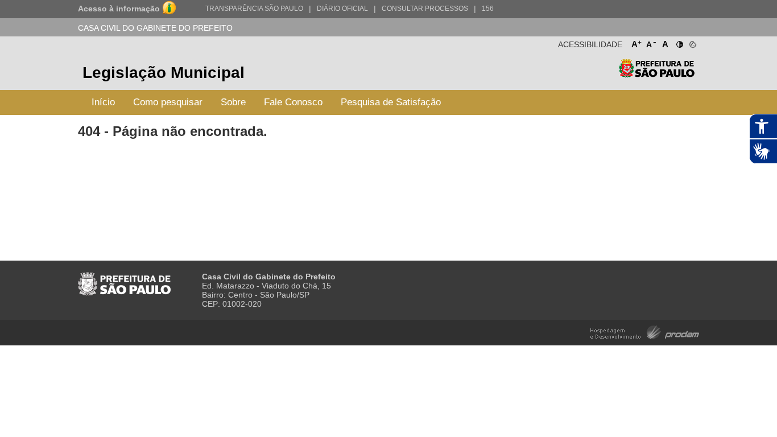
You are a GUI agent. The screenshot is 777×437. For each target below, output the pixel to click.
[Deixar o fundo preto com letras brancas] (679, 42)
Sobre (233, 102)
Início (103, 102)
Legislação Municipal (163, 72)
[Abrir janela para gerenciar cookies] (692, 42)
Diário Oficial (342, 9)
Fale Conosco (293, 102)
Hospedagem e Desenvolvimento (644, 331)
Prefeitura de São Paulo (657, 74)
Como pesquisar (167, 102)
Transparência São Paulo (254, 9)
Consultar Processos (425, 9)
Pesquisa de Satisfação (391, 102)
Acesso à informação (119, 8)
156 (488, 9)
